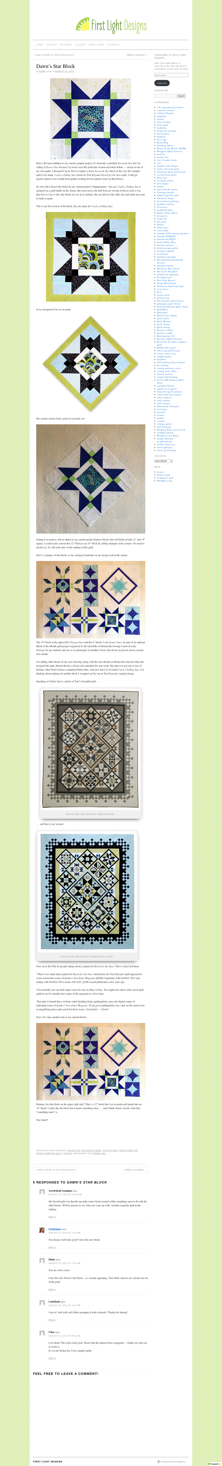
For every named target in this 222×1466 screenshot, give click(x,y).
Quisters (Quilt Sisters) (169, 338)
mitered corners (165, 265)
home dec (162, 218)
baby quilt (162, 124)
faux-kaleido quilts (167, 189)
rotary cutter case (166, 353)
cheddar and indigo (167, 165)
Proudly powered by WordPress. (173, 1461)
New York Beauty (166, 280)
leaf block (162, 253)
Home (40, 45)
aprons (160, 119)
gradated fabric (165, 209)
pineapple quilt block (168, 303)
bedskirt (161, 136)
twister (160, 415)
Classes (80, 45)
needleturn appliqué (168, 274)
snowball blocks (166, 385)
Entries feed (163, 474)
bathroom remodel (166, 130)
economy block (165, 180)
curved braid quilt (166, 174)
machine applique (166, 256)
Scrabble (161, 359)
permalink (98, 1153)
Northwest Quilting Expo (170, 286)
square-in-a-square (167, 388)
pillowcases (163, 297)
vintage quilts (164, 423)
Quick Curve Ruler (167, 315)
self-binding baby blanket (171, 362)
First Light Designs (47, 1461)
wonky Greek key (166, 444)
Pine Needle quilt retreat (170, 300)
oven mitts (162, 289)
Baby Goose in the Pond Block (53, 55)
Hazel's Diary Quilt (167, 212)
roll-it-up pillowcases (168, 350)
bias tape (162, 139)
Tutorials (113, 45)
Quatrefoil (162, 312)
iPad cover (162, 227)
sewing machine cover (169, 368)
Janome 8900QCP (166, 236)
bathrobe (161, 127)
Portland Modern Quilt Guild (172, 306)
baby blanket (164, 121)
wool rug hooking (166, 450)
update (67, 1153)
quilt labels (163, 318)
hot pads (161, 221)
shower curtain (165, 374)
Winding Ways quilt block (171, 429)
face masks (163, 183)
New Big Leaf (164, 277)
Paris (159, 291)
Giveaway (162, 206)
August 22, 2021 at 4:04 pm (64, 1305)
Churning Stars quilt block (171, 171)
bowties (161, 154)
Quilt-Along (110, 1150)
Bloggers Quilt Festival (169, 151)
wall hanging (164, 426)
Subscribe (162, 83)
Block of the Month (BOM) (85, 1150)
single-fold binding (167, 376)
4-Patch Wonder (165, 113)
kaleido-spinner (165, 245)
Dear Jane (162, 177)
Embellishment (138, 55)
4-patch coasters (166, 110)
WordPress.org (164, 480)
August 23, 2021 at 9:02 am (64, 1336)
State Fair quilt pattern (169, 391)
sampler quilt (164, 356)
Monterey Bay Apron (168, 268)
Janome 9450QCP (166, 239)
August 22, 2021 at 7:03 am (64, 1263)
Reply (52, 1217)
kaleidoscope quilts (167, 248)
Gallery (51, 45)
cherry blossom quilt (168, 168)
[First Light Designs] (111, 22)
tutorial (161, 412)
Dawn (42, 71)
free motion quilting (168, 201)
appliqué (161, 116)
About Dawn (96, 45)
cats (159, 163)
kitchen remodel (166, 250)
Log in (160, 471)
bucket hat (162, 157)
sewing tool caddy (167, 371)
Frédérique (55, 1229)
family (160, 186)
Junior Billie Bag (166, 242)
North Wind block (166, 283)
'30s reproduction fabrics (170, 107)
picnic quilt (163, 294)
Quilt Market (164, 321)
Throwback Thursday (168, 406)
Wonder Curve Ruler (168, 435)
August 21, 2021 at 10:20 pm (65, 1194)
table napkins (164, 397)
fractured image (165, 198)
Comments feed (165, 477)
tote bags (162, 409)
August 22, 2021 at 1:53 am (64, 1233)
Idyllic (160, 224)
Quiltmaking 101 (166, 335)
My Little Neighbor (167, 271)
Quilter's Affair (165, 330)
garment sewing (165, 204)
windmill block (165, 432)
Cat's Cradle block (167, 160)
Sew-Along (163, 365)
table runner (163, 400)
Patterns (66, 45)
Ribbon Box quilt (166, 347)
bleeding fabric (165, 145)
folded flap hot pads (168, 195)
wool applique (164, 447)
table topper (163, 403)
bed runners (163, 133)
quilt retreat (163, 324)
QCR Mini (162, 309)
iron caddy (163, 230)
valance (161, 420)
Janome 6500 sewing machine (173, 233)
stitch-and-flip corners (169, 394)
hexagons (162, 215)
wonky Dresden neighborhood (165, 440)
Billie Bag (162, 142)
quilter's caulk (165, 333)
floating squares (166, 192)
